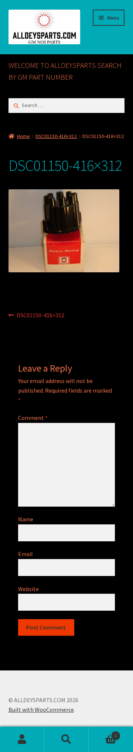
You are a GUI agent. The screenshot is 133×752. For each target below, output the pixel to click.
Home (23, 136)
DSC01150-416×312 (56, 136)
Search (66, 739)
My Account (22, 739)
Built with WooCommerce (41, 709)
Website (28, 589)
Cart (103, 733)
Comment (33, 417)
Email (25, 554)
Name (25, 519)
